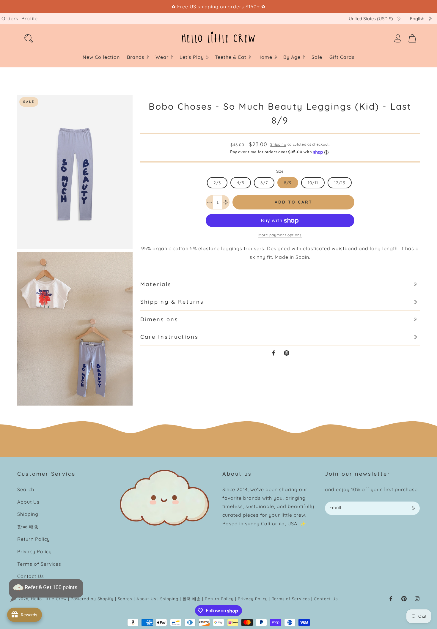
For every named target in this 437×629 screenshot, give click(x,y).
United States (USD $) (371, 18)
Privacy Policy (34, 551)
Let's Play (192, 57)
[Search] (28, 38)
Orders (9, 18)
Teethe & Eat (230, 57)
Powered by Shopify (92, 598)
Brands (135, 57)
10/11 (313, 182)
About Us (28, 502)
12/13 (339, 182)
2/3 (217, 182)
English (417, 18)
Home (264, 57)
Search (25, 489)
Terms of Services (39, 564)
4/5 (240, 182)
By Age (292, 57)
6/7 (264, 182)
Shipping (278, 144)
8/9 (288, 182)
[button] (137, 57)
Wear (162, 57)
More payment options (280, 235)
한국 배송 (28, 526)
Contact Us (30, 576)
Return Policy (33, 539)
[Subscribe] (413, 508)
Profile (29, 18)
